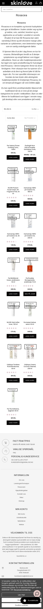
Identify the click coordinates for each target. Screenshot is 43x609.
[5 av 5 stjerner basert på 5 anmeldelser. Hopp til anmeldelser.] (28, 285)
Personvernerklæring (22, 590)
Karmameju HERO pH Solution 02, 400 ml (30, 190)
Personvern (21, 487)
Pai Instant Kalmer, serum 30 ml (30, 323)
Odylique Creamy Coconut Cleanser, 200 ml (30, 366)
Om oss (21, 480)
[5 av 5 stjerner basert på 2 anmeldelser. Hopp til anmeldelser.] (28, 328)
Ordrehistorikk (21, 517)
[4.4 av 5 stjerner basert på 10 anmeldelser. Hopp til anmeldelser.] (12, 285)
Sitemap (21, 501)
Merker (21, 524)
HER (37, 83)
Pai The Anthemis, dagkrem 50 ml (13, 410)
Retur (21, 497)
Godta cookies (21, 605)
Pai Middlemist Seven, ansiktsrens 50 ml (13, 280)
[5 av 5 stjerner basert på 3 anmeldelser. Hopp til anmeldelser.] (12, 197)
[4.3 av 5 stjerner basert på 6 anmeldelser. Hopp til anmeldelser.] (12, 372)
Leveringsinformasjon (21, 483)
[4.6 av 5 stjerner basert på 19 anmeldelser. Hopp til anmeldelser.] (12, 414)
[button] (21, 109)
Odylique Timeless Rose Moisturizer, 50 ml (13, 366)
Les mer (21, 594)
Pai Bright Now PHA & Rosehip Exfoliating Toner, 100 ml (30, 148)
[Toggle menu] (3, 3)
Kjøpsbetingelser (21, 490)
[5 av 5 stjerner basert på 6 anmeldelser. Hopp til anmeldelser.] (28, 195)
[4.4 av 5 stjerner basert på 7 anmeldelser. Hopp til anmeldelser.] (28, 372)
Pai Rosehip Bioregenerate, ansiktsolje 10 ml (30, 280)
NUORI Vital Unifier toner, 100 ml (13, 323)
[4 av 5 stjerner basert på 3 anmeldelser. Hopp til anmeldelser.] (12, 241)
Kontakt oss (21, 494)
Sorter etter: (11, 118)
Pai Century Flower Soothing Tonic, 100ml (13, 147)
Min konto (21, 514)
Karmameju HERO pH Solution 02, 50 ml (13, 236)
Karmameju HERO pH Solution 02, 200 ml (30, 236)
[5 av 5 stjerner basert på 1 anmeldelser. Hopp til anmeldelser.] (12, 328)
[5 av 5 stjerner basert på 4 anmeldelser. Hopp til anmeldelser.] (28, 241)
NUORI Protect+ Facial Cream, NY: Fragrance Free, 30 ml (13, 191)
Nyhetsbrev (21, 521)
